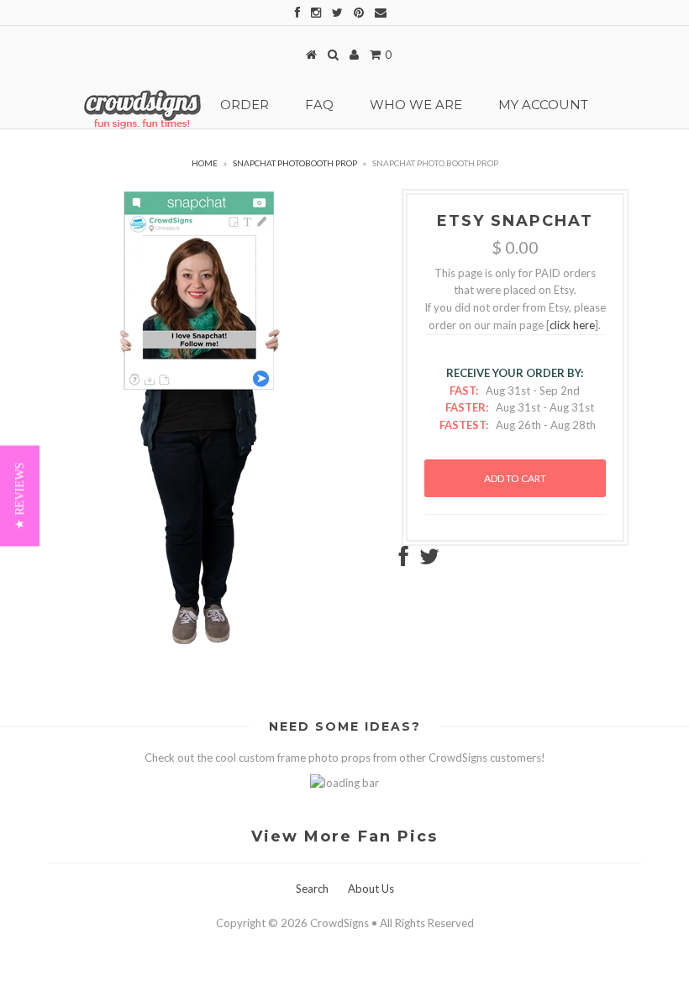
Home (205, 163)
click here (572, 325)
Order (244, 105)
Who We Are (416, 105)
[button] (19, 495)
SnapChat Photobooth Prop (295, 163)
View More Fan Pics (344, 836)
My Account (543, 105)
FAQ (319, 105)
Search (312, 888)
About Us (371, 888)
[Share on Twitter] (429, 560)
